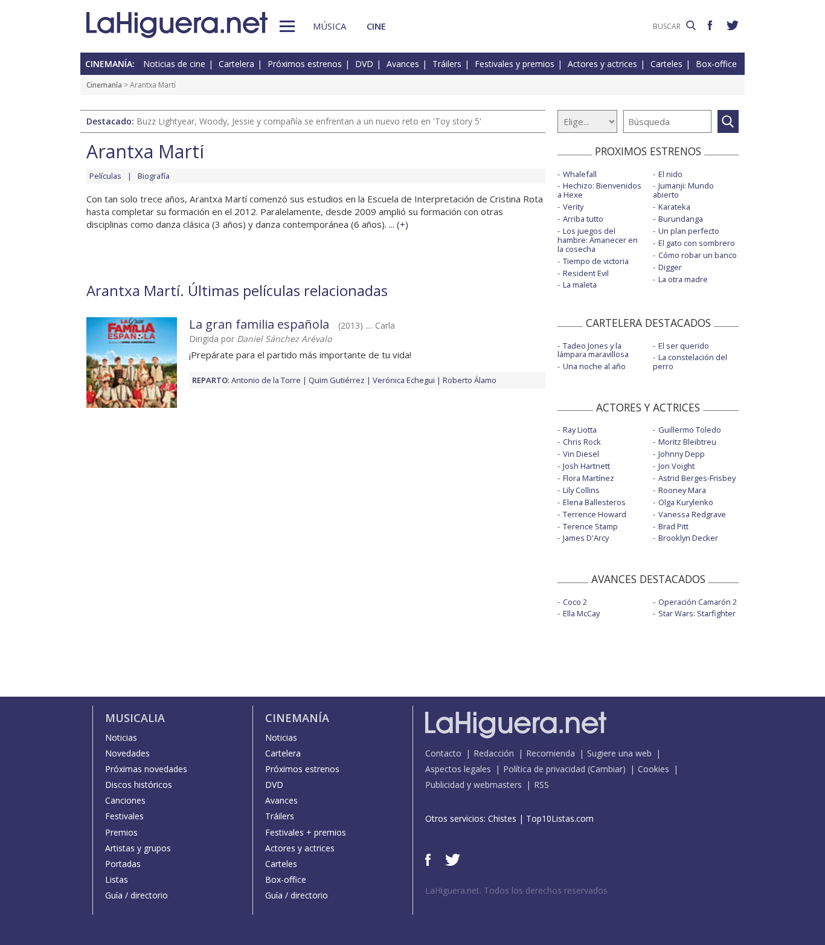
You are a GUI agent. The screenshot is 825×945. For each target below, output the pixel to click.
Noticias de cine (174, 63)
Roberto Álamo (469, 380)
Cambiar (606, 769)
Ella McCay (581, 613)
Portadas (123, 863)
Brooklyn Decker (688, 537)
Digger (670, 267)
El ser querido (683, 345)
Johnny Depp (681, 453)
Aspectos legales (458, 769)
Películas (105, 175)
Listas (116, 879)
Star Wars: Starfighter (697, 613)
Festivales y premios (514, 63)
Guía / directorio (136, 895)
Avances (403, 63)
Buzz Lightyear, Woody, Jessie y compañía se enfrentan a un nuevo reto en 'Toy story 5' (308, 121)
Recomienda (550, 753)
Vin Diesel (581, 453)
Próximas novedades (146, 769)
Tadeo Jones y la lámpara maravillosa (593, 350)
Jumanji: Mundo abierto (683, 190)
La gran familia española (259, 324)
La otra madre (683, 279)
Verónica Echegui (404, 380)
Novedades (127, 753)
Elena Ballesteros (594, 502)
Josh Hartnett (586, 465)
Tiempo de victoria (596, 261)
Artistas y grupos (138, 848)
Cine (376, 26)
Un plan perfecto (688, 230)
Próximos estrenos (305, 63)
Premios (121, 832)
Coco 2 (575, 601)
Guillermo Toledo (689, 429)
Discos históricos (138, 784)
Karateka (674, 206)
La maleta (580, 284)
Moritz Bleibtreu (687, 441)
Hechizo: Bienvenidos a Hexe (599, 190)
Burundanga (680, 218)
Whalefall (580, 174)
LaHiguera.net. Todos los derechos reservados (516, 890)
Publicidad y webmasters (473, 784)
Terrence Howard (594, 514)
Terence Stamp (590, 526)
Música (329, 26)
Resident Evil (586, 273)
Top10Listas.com (560, 818)
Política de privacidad (544, 769)
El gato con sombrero (696, 242)
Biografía (154, 175)
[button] (287, 26)
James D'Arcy (586, 537)
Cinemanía (104, 85)
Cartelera (236, 63)
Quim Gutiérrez (337, 380)
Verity (573, 206)
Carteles (666, 63)
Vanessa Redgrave (692, 514)
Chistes (502, 818)
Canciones (125, 800)
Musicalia (135, 718)
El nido (670, 174)
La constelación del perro (690, 362)
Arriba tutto (583, 218)
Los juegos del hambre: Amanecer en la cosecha (597, 239)
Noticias (121, 737)
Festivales (124, 816)
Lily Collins (581, 490)
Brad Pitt (673, 526)
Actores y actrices (602, 63)
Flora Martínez (588, 478)
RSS (541, 784)
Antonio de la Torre (266, 380)
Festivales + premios (305, 832)
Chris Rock (582, 441)
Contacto (443, 753)
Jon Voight (676, 465)
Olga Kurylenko (685, 502)
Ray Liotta (580, 429)
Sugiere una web (619, 753)
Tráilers (446, 63)
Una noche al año (594, 366)
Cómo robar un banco (697, 255)
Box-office (716, 63)
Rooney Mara (682, 490)
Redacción (493, 753)
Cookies (653, 769)
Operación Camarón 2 (697, 601)
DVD (364, 63)
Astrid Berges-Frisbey (697, 478)
